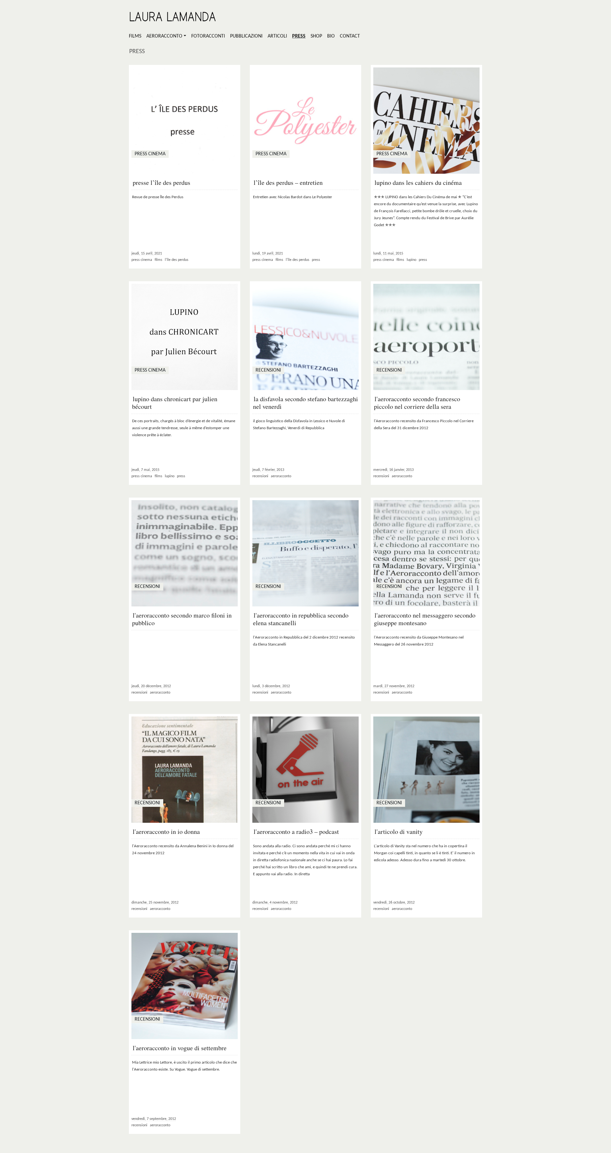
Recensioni (260, 476)
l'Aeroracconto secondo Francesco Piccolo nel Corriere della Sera (417, 403)
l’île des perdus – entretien (288, 182)
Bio (331, 36)
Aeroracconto (164, 36)
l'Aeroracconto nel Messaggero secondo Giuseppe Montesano (424, 619)
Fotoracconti (208, 36)
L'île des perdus (176, 260)
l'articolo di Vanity (399, 831)
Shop (316, 36)
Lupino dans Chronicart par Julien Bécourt (174, 403)
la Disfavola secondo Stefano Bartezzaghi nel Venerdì (305, 403)
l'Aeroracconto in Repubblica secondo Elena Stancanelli (300, 619)
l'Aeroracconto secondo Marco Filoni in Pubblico (182, 619)
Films (135, 36)
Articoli (277, 36)
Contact (350, 36)
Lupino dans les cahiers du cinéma (418, 182)
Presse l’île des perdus (161, 182)
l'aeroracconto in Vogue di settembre (180, 1048)
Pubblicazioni (246, 36)
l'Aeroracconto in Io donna (166, 831)
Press (299, 36)
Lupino (411, 260)
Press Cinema (141, 260)
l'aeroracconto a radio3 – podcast (296, 831)
